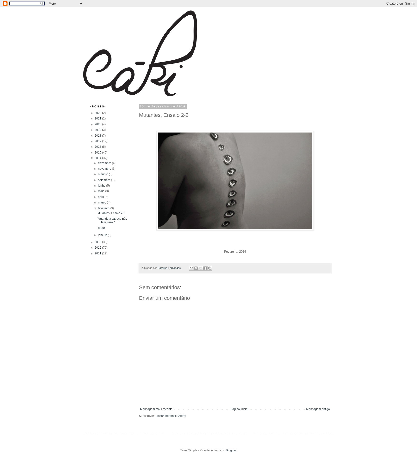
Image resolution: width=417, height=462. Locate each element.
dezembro (105, 163)
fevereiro (104, 208)
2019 (98, 130)
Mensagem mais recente (156, 409)
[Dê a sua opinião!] (196, 268)
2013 (98, 242)
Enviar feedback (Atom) (170, 416)
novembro (105, 168)
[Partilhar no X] (200, 268)
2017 (98, 141)
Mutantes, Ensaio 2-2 (111, 213)
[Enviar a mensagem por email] (191, 268)
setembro (104, 180)
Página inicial (239, 409)
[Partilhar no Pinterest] (209, 268)
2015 (98, 152)
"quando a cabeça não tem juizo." (112, 220)
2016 (98, 146)
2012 (98, 247)
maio (101, 191)
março (102, 202)
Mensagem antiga (318, 409)
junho (102, 185)
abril (101, 197)
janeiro (103, 235)
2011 (98, 253)
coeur (101, 228)
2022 (98, 113)
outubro (103, 174)
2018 (98, 135)
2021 (98, 118)
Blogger (231, 450)
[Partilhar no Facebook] (205, 268)
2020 (98, 124)
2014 (98, 158)
